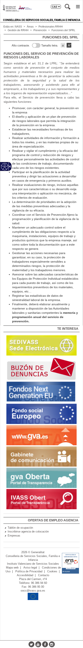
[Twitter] (31, 644)
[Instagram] (51, 644)
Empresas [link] (14, 535)
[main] (41, 179)
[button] (78, 6)
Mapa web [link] (12, 567)
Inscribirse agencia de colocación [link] (28, 531)
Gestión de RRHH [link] (18, 30)
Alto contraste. (21, 45)
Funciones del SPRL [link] (63, 30)
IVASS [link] (18, 26)
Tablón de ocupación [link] (20, 527)
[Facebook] (45, 644)
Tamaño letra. (49, 45)
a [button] (63, 45)
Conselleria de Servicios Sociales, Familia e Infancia (41, 20)
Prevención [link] (40, 30)
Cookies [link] (52, 571)
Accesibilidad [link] (25, 575)
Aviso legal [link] (30, 567)
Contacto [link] (43, 575)
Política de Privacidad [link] (28, 571)
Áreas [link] (30, 26)
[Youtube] (38, 644)
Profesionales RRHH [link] (51, 26)
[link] (41, 345)
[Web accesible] (4, 166)
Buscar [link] (67, 7)
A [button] (69, 45)
